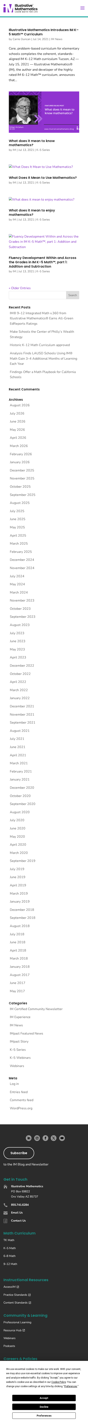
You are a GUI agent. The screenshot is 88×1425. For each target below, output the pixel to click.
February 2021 (21, 771)
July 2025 (17, 511)
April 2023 (18, 657)
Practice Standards (15, 1295)
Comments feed (21, 1100)
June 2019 (17, 877)
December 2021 (22, 706)
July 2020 (17, 820)
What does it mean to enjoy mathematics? (32, 212)
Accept (44, 1398)
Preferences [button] (70, 1386)
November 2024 (22, 568)
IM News (56, 39)
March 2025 (19, 543)
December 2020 (22, 787)
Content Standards (15, 1303)
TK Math (8, 1240)
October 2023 (20, 608)
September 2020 (22, 804)
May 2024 (17, 584)
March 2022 (19, 690)
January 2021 (20, 779)
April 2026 (18, 437)
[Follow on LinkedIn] (29, 1138)
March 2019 (19, 893)
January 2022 (20, 698)
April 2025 (18, 535)
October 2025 (20, 486)
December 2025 (22, 470)
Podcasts (9, 1346)
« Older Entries (20, 288)
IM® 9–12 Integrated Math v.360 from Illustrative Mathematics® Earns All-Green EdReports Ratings (41, 318)
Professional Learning (17, 1322)
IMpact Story (19, 1041)
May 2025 (17, 527)
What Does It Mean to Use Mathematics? (43, 177)
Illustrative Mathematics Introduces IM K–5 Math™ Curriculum (44, 32)
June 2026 (17, 421)
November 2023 (22, 600)
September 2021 (22, 722)
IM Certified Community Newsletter (36, 1009)
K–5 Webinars (20, 1057)
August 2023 (20, 625)
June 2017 (17, 983)
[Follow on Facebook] (45, 1138)
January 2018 (20, 966)
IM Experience (20, 1017)
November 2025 (22, 478)
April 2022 (18, 682)
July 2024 (17, 576)
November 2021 (22, 714)
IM (14, 150)
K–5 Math (9, 1248)
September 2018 (22, 918)
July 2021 (17, 739)
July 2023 (17, 633)
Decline (44, 1406)
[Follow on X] (53, 1138)
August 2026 (20, 405)
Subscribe (18, 1153)
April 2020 (18, 844)
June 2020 (17, 828)
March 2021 (19, 763)
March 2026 (19, 446)
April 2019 (18, 885)
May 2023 (17, 649)
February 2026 (21, 454)
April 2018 (18, 950)
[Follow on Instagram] (37, 1138)
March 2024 (19, 592)
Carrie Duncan (21, 39)
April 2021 (18, 755)
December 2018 (22, 910)
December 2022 (22, 665)
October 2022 (20, 674)
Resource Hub (12, 1330)
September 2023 (22, 616)
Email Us (17, 1213)
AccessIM (9, 1287)
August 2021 (20, 731)
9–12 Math (10, 1264)
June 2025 (17, 519)
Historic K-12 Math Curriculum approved (40, 345)
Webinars (17, 1066)
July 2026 (17, 413)
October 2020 (20, 796)
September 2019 (22, 861)
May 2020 (17, 836)
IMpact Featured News (26, 1033)
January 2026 (20, 462)
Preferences (44, 1415)
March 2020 (19, 853)
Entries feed (19, 1092)
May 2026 (17, 429)
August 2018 (20, 926)
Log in (14, 1084)
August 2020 (20, 812)
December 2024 (22, 560)
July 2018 (17, 934)
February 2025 (21, 552)
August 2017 (20, 975)
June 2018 (17, 942)
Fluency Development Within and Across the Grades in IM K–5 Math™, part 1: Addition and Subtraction (42, 262)
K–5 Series (43, 150)
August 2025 (20, 503)
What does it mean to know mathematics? (32, 143)
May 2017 (17, 991)
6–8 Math (9, 1256)
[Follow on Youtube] (62, 1138)
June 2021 (17, 747)
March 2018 (19, 958)
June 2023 (17, 641)
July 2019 (17, 869)
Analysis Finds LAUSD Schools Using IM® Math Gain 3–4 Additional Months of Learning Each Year (43, 358)
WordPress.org (21, 1108)
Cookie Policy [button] (58, 1382)
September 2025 (22, 495)
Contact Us (18, 1221)
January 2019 (20, 901)
